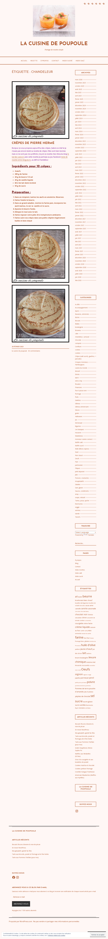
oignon (79, 674)
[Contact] (96, 4)
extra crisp (78, 381)
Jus (76, 420)
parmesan (84, 678)
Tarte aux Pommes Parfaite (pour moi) (25, 857)
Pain (76, 462)
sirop (76, 494)
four (88, 638)
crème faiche (88, 623)
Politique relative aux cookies (56, 935)
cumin (82, 631)
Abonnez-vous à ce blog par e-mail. (29, 887)
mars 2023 (78, 170)
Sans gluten (79, 488)
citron (84, 617)
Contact (55, 61)
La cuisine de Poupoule (54, 43)
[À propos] (92, 4)
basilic (80, 597)
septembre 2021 (80, 229)
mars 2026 (78, 80)
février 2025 (79, 99)
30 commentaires (34, 351)
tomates (82, 708)
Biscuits (77, 321)
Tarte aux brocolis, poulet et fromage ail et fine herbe (30, 854)
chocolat (78, 340)
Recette (33, 61)
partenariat (79, 465)
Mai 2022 (78, 203)
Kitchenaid (78, 423)
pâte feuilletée (88, 692)
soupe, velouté (80, 497)
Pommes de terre (82, 688)
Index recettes (80, 570)
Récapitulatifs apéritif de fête (85, 733)
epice (77, 378)
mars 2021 (78, 248)
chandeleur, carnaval (82, 337)
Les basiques (79, 429)
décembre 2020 (80, 258)
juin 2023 (78, 160)
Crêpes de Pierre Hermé (33, 143)
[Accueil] (84, 4)
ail (76, 596)
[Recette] (88, 4)
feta (85, 638)
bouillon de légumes (81, 603)
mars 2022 (78, 209)
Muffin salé (79, 442)
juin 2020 (78, 277)
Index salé (80, 61)
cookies (77, 353)
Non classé (79, 455)
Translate (91, 535)
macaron (78, 433)
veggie (77, 507)
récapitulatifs (79, 481)
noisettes (92, 665)
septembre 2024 (80, 115)
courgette (79, 623)
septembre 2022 (80, 190)
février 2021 (79, 251)
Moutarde (78, 665)
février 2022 (79, 212)
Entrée (77, 374)
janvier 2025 (79, 102)
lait (84, 653)
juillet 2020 (78, 274)
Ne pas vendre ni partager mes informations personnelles (56, 921)
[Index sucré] (99, 4)
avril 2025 (78, 96)
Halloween (78, 416)
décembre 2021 (80, 219)
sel (92, 696)
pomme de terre (80, 685)
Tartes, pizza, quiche (82, 501)
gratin (77, 413)
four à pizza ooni (81, 391)
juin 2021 (78, 238)
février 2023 (79, 173)
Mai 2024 (78, 125)
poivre (91, 682)
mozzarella (85, 665)
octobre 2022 (79, 186)
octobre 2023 (79, 148)
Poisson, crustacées (82, 478)
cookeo (77, 350)
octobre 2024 (79, 112)
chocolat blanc (84, 611)
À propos (45, 61)
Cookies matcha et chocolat (84, 765)
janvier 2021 (79, 254)
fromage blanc (79, 641)
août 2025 (78, 89)
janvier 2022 (79, 216)
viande (77, 514)
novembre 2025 (80, 83)
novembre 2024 (80, 109)
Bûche (77, 317)
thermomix (79, 504)
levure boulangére (81, 658)
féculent (78, 384)
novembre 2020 (80, 261)
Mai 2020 (78, 280)
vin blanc (88, 708)
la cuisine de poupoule (19, 351)
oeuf (79, 670)
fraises (92, 638)
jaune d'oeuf (86, 649)
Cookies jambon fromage (84, 769)
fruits (77, 397)
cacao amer (89, 605)
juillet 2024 (78, 118)
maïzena (89, 662)
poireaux (83, 682)
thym (76, 708)
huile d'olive (88, 645)
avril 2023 (78, 167)
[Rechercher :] (84, 543)
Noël (76, 452)
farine (79, 637)
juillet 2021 (78, 235)
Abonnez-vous (21, 904)
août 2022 (78, 193)
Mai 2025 (78, 92)
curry (86, 631)
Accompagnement (81, 308)
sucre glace (87, 701)
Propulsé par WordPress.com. (20, 921)
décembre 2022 (80, 180)
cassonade (92, 608)
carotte (84, 608)
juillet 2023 (78, 157)
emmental (78, 633)
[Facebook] (13, 877)
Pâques (77, 468)
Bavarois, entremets (82, 314)
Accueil (24, 61)
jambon (77, 649)
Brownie (78, 330)
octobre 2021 (79, 225)
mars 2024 (78, 131)
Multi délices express (82, 449)
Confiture (78, 347)
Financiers (78, 387)
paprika (77, 678)
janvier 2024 (79, 138)
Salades (77, 484)
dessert (77, 371)
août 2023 (78, 154)
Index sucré (67, 61)
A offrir (77, 304)
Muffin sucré (79, 446)
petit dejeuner (80, 472)
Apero (77, 311)
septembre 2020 (80, 267)
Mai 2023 (78, 164)
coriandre (88, 620)
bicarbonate (79, 600)
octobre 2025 (79, 86)
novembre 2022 (80, 183)
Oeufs (77, 458)
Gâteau (77, 404)
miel (93, 662)
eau (89, 630)
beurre (87, 596)
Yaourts (77, 517)
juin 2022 (78, 199)
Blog (76, 563)
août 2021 (78, 232)
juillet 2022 (78, 196)
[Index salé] (103, 4)
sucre (79, 701)
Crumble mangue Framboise (84, 772)
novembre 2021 (80, 222)
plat (76, 475)
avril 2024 (78, 128)
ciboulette (78, 618)
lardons (88, 653)
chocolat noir (81, 614)
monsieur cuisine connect (83, 439)
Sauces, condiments (82, 491)
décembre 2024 (80, 105)
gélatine (87, 641)
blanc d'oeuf (88, 600)
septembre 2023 (80, 151)
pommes (88, 685)
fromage (78, 394)
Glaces (77, 410)
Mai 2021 (78, 241)
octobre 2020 (79, 264)
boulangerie (79, 327)
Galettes (78, 400)
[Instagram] (76, 811)
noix (76, 670)
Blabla (77, 324)
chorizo (90, 615)
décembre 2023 (80, 141)
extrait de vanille (86, 633)
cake (76, 334)
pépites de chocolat (82, 696)
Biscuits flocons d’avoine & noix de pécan (26, 844)
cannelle (78, 609)
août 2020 (78, 271)
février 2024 (79, 135)
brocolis (82, 605)
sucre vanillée (80, 705)
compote (78, 343)
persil (91, 677)
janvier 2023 (79, 177)
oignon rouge (87, 674)
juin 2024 (78, 122)
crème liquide (82, 626)
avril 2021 (78, 245)
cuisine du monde (81, 368)
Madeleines (79, 436)
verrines (77, 510)
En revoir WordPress (82, 730)
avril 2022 (78, 206)
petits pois (78, 682)
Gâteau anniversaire (82, 407)
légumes (78, 426)
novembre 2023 (80, 144)
